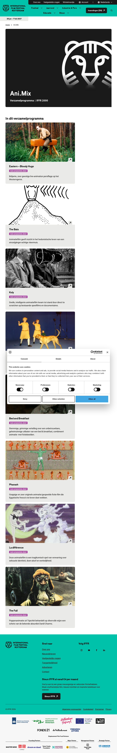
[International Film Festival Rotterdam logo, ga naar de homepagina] (14, 8)
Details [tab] (58, 359)
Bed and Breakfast (19, 418)
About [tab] (92, 359)
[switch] (45, 389)
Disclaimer (99, 709)
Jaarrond (50, 8)
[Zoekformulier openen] (111, 10)
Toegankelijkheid (49, 663)
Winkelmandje (68, 2)
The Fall (13, 610)
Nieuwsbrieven (49, 654)
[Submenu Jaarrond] (57, 8)
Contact (45, 671)
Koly (11, 292)
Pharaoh (13, 484)
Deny (25, 399)
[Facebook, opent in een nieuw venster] (96, 650)
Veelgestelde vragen (52, 2)
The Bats (14, 229)
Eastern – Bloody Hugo (21, 166)
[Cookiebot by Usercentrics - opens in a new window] (92, 352)
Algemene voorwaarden (71, 709)
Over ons (36, 2)
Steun (62, 13)
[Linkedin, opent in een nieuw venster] (104, 650)
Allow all (91, 399)
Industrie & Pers (69, 8)
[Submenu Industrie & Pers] (80, 8)
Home (7, 25)
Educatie (47, 13)
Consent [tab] (24, 359)
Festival (34, 8)
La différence (16, 547)
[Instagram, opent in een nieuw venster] (81, 650)
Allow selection (58, 399)
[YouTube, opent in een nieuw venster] (89, 650)
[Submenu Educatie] (54, 13)
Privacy (109, 709)
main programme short (18, 171)
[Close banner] (107, 352)
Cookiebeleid (88, 709)
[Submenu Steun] (68, 13)
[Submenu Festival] (41, 8)
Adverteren (47, 667)
